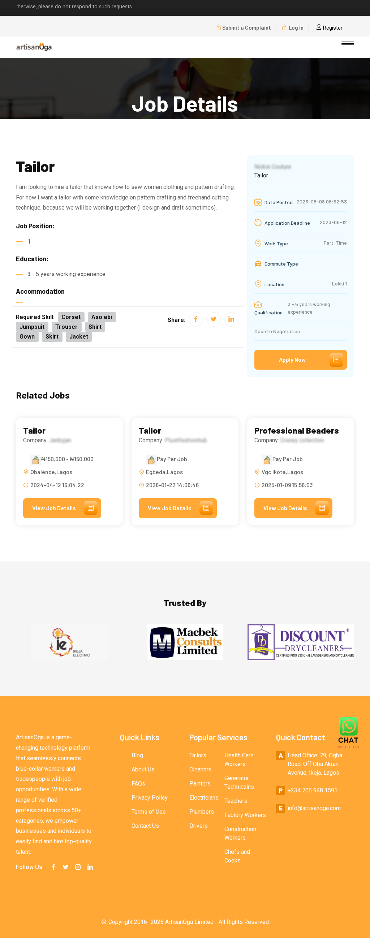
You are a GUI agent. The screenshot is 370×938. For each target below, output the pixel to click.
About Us (143, 769)
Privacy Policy (150, 797)
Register (332, 28)
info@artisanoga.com (314, 808)
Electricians (204, 797)
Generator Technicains (239, 782)
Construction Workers (240, 833)
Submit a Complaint (246, 27)
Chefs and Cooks (237, 856)
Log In (296, 27)
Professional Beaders (296, 430)
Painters (200, 783)
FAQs (138, 783)
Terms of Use (149, 811)
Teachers (236, 800)
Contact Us (145, 825)
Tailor (34, 430)
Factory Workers (245, 815)
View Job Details (54, 507)
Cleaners (200, 769)
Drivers (198, 825)
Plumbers (201, 811)
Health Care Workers (239, 759)
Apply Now (292, 359)
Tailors (197, 755)
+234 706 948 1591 (312, 790)
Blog (137, 755)
